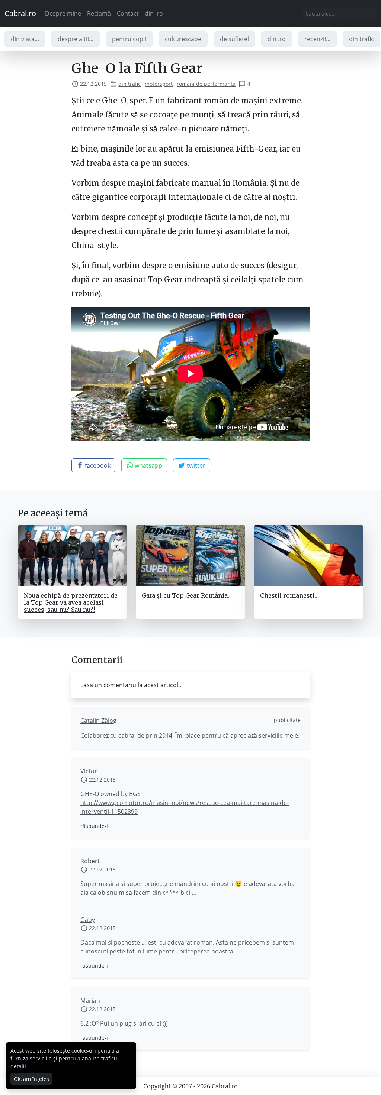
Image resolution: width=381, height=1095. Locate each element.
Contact (128, 13)
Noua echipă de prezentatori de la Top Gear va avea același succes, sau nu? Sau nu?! (71, 602)
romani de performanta (206, 83)
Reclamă (99, 13)
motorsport (159, 83)
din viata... (25, 39)
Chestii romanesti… (289, 595)
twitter (195, 465)
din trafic (361, 39)
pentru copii (129, 39)
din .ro (154, 13)
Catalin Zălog (98, 721)
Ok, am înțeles (31, 1078)
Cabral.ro (20, 13)
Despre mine (63, 13)
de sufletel (234, 39)
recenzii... (317, 39)
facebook (97, 465)
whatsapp (147, 465)
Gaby (87, 920)
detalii (18, 1066)
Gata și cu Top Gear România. (185, 595)
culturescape (183, 39)
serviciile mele (278, 735)
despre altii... (75, 39)
